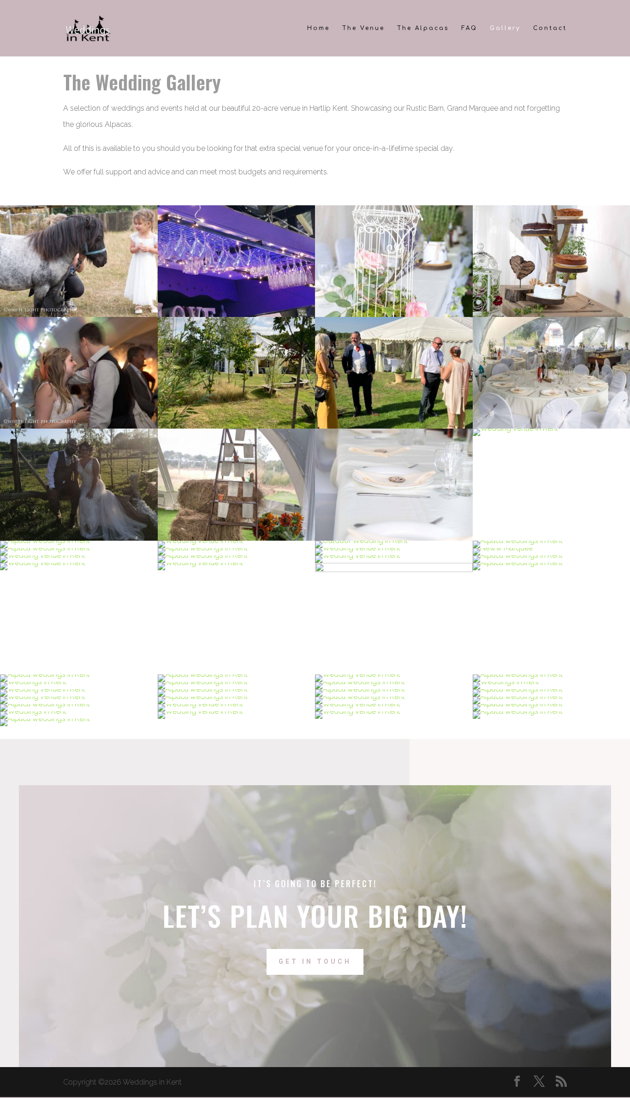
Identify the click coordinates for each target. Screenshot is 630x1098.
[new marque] (503, 547)
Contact (550, 28)
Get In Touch (315, 961)
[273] (394, 569)
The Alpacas (423, 28)
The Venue (363, 28)
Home (318, 28)
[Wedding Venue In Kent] (79, 426)
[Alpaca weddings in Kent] (79, 314)
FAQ (469, 28)
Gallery (505, 28)
